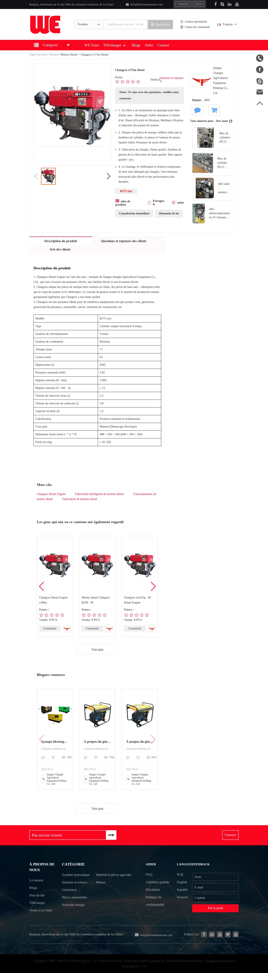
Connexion (183, 4)
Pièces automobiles (74, 897)
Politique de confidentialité (155, 900)
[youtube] (236, 934)
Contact (163, 45)
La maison (36, 880)
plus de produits (122, 203)
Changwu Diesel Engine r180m (53, 600)
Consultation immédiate (134, 213)
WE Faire (91, 45)
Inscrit (198, 4)
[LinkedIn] (229, 4)
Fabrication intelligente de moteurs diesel (99, 494)
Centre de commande (197, 27)
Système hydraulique (76, 875)
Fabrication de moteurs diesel (79, 499)
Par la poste (215, 908)
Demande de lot (169, 213)
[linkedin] (212, 934)
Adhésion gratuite (157, 882)
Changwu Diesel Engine (51, 494)
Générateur (69, 890)
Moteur (53, 54)
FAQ (149, 874)
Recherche (163, 24)
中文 (180, 874)
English (182, 882)
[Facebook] (215, 4)
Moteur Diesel (69, 54)
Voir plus (97, 649)
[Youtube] (237, 4)
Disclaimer (153, 889)
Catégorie (73, 864)
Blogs (136, 45)
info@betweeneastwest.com (146, 4)
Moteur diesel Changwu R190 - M (96, 600)
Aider (149, 45)
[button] (153, 586)
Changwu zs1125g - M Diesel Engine (137, 600)
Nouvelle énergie (73, 905)
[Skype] (222, 4)
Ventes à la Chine (40, 910)
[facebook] (204, 934)
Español (182, 889)
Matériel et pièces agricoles (113, 875)
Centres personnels (196, 21)
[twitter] (228, 934)
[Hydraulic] (220, 934)
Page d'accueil (37, 54)
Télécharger (112, 45)
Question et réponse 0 (171, 79)
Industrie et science (74, 882)
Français (228, 24)
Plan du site (37, 895)
